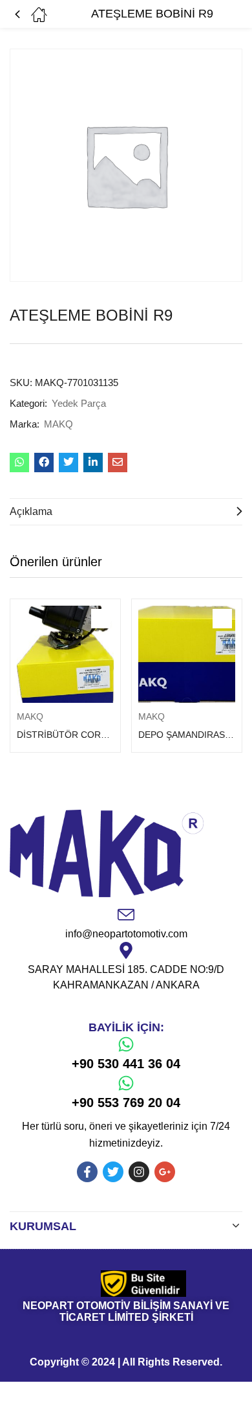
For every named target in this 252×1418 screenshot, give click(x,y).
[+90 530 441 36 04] (126, 1044)
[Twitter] (113, 1171)
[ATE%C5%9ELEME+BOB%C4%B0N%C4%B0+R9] (68, 462)
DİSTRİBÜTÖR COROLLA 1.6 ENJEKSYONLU (65, 734)
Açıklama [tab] (31, 511)
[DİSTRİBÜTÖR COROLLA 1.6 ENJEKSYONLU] (65, 654)
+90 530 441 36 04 (126, 1064)
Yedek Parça (79, 403)
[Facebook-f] (87, 1171)
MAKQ (58, 423)
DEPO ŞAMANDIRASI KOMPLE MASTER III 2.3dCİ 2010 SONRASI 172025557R (186, 734)
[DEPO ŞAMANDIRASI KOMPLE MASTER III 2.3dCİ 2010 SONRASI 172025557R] (186, 654)
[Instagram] (139, 1171)
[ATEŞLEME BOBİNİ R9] (19, 462)
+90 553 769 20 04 (126, 1102)
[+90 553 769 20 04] (126, 1083)
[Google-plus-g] (164, 1171)
